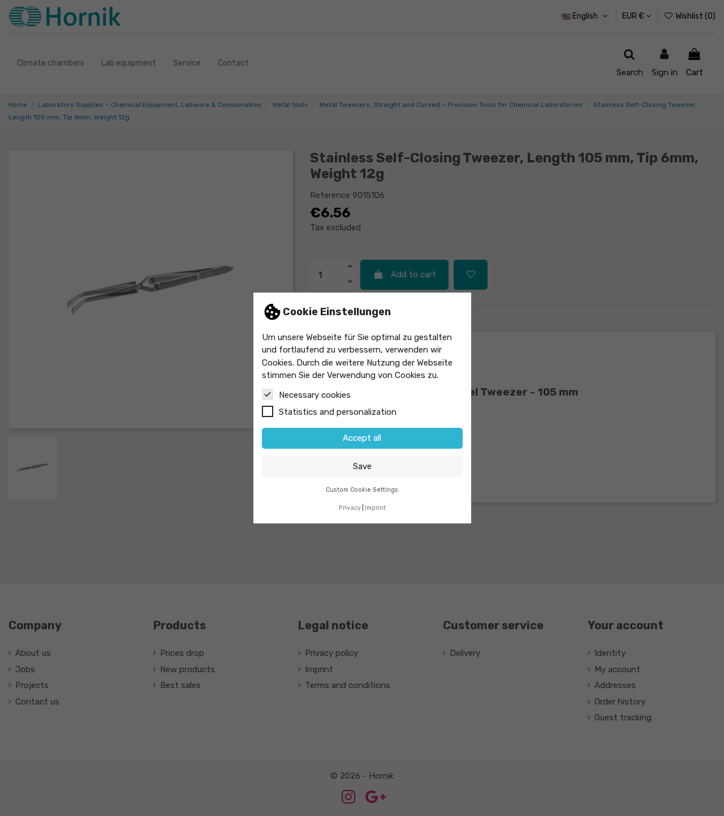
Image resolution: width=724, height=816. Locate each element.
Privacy (350, 508)
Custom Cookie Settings (362, 489)
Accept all (362, 438)
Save (362, 466)
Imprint (375, 508)
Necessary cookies (315, 395)
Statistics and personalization (338, 412)
